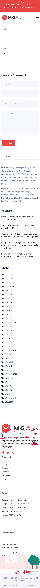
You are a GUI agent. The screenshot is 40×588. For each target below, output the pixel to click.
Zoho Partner (6, 475)
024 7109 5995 (28, 5)
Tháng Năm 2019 (7, 302)
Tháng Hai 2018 (6, 342)
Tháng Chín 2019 (7, 298)
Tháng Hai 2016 (6, 394)
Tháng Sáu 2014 (7, 402)
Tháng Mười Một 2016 (9, 374)
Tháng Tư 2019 (6, 306)
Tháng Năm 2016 (7, 386)
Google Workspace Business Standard (15, 504)
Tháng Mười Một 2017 (9, 350)
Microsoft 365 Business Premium (13, 519)
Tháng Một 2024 (7, 278)
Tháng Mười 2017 (7, 354)
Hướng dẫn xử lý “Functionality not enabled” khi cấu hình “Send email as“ (18, 255)
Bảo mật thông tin (29, 586)
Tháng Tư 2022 (6, 282)
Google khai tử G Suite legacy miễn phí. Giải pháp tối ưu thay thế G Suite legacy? (19, 235)
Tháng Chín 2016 (7, 378)
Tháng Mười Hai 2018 (8, 322)
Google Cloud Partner (9, 468)
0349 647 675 (8, 541)
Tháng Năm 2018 (7, 330)
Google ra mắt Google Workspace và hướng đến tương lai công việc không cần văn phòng (19, 245)
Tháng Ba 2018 (6, 338)
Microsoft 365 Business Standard (13, 515)
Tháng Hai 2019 (6, 314)
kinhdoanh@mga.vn (10, 8)
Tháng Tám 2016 (7, 382)
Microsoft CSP (7, 472)
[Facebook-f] (3, 452)
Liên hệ (4, 479)
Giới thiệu (5, 464)
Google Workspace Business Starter (14, 500)
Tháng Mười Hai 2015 (8, 398)
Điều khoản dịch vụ (11, 586)
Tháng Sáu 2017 (7, 362)
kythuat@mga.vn (20, 10)
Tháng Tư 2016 (6, 390)
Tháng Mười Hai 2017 (8, 346)
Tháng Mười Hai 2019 (8, 294)
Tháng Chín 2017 (7, 358)
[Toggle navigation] (37, 17)
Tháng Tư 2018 (6, 334)
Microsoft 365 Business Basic (12, 511)
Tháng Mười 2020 (7, 286)
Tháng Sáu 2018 (7, 326)
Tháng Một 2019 (7, 318)
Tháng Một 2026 (7, 274)
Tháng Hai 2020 (6, 290)
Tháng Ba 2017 (6, 366)
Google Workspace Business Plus (14, 507)
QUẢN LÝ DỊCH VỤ (20, 2)
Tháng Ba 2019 (6, 310)
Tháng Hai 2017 (6, 370)
